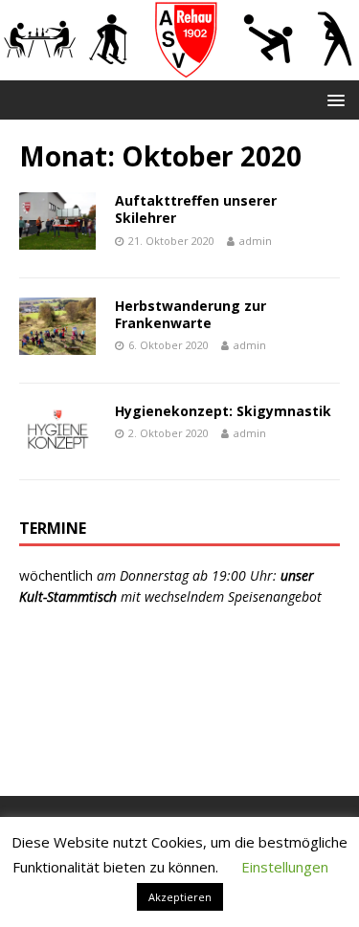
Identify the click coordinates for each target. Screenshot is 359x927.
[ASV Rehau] (179, 68)
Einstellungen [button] (284, 866)
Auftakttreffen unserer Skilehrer (196, 209)
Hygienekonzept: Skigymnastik (223, 411)
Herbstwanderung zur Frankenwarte (190, 314)
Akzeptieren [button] (180, 897)
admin (255, 240)
